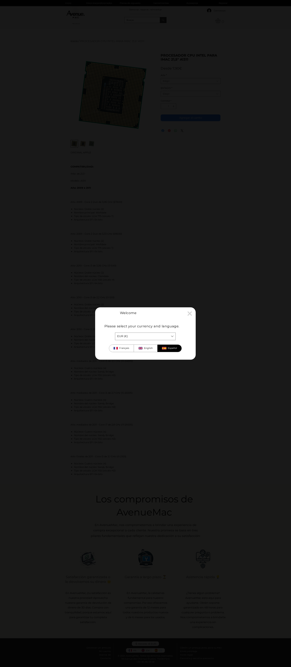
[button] (189, 313)
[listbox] (145, 336)
